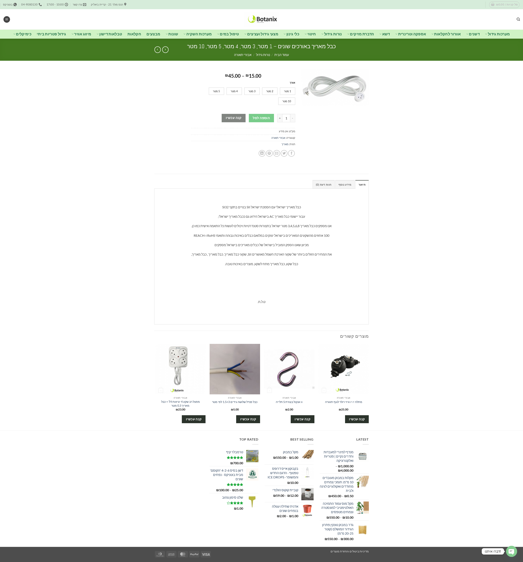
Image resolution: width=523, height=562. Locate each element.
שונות (173, 34)
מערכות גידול (499, 34)
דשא (386, 34)
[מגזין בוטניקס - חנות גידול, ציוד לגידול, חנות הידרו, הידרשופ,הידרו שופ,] (261, 19)
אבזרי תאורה (242, 55)
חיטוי (311, 34)
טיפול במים (229, 34)
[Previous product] (157, 49)
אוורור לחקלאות (447, 34)
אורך (292, 82)
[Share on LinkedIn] (262, 153)
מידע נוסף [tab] (345, 184)
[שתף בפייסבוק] (291, 153)
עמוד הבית (281, 55)
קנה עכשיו (233, 118)
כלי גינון (292, 34)
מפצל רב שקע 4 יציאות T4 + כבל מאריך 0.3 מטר (180, 403)
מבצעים (153, 34)
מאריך (285, 144)
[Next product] (165, 49)
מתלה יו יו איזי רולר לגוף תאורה (343, 402)
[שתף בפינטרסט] (269, 153)
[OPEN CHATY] (511, 551)
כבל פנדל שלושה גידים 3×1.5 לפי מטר (234, 402)
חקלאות (134, 34)
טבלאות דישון (110, 34)
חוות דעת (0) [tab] (323, 184)
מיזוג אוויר (82, 34)
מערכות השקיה (199, 34)
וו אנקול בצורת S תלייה (289, 402)
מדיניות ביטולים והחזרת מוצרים (350, 551)
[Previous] (368, 386)
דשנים (474, 34)
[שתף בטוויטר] (284, 153)
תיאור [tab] (362, 184)
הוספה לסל (261, 118)
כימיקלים (23, 34)
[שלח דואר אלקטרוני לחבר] (276, 153)
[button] (504, 4)
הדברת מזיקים (362, 34)
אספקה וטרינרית (412, 34)
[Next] (155, 386)
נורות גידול (333, 34)
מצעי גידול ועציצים (262, 34)
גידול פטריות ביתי (51, 34)
